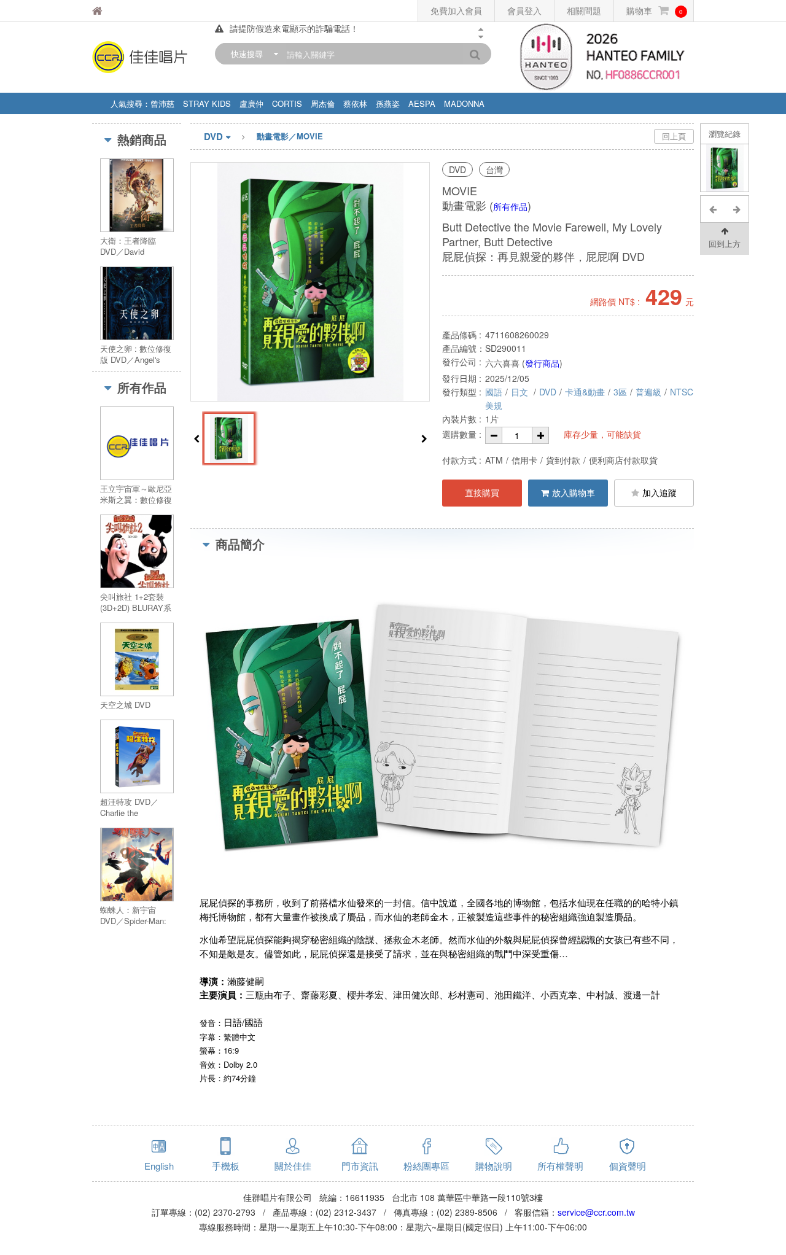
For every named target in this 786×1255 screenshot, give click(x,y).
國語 (493, 392)
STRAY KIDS (207, 103)
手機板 (225, 1165)
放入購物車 (573, 492)
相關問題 (584, 10)
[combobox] (251, 53)
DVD (213, 136)
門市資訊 (359, 1165)
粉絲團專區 (426, 1165)
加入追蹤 (659, 492)
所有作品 (510, 206)
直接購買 (482, 492)
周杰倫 (323, 103)
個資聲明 (627, 1165)
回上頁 (674, 136)
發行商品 (542, 363)
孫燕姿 (388, 103)
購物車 (654, 10)
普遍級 (648, 392)
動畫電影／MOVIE (290, 136)
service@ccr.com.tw (596, 1212)
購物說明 (493, 1165)
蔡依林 (355, 103)
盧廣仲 (251, 103)
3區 (620, 392)
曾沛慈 (162, 103)
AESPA (421, 103)
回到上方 (725, 243)
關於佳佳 (292, 1165)
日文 (521, 392)
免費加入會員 (456, 10)
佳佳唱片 (128, 11)
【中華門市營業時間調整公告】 (290, 32)
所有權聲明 (560, 1165)
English (159, 1165)
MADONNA (464, 103)
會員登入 (524, 10)
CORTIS (287, 103)
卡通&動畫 (585, 392)
